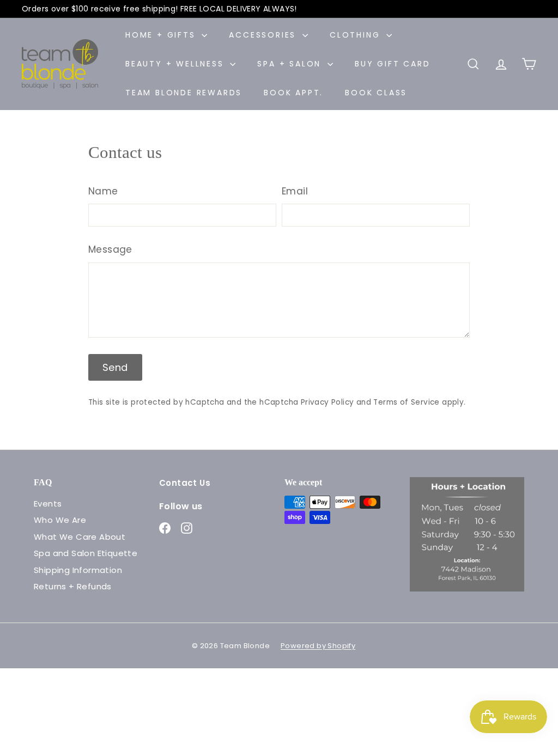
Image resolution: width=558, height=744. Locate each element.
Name (103, 191)
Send (115, 367)
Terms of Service (406, 402)
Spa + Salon (291, 63)
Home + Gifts (162, 34)
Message (110, 249)
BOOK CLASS (376, 92)
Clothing (357, 34)
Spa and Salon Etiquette (85, 553)
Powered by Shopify (318, 646)
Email (295, 191)
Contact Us (184, 483)
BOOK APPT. (293, 92)
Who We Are (60, 520)
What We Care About (79, 536)
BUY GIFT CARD (392, 63)
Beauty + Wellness (176, 63)
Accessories (264, 34)
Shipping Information (78, 570)
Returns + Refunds (73, 586)
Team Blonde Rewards (183, 92)
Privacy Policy (327, 402)
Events (48, 503)
